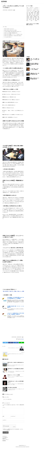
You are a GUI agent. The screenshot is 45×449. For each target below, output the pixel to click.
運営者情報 (4, 440)
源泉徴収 (31, 16)
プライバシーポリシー (6, 439)
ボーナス (38, 10)
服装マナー (37, 15)
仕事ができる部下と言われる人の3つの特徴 (10, 30)
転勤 (33, 19)
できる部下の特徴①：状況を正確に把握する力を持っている (12, 31)
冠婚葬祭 (38, 12)
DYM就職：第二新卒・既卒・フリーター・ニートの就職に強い (15, 307)
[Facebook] (10, 342)
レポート (28, 11)
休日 (27, 12)
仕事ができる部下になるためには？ (9, 28)
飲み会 (36, 20)
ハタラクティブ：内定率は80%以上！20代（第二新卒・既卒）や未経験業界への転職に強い (15, 314)
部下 (27, 20)
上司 (32, 11)
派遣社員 (28, 16)
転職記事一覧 (4, 438)
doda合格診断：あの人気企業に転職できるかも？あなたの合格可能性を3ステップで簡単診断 (15, 298)
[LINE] (21, 342)
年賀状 (27, 15)
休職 (29, 12)
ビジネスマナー (5, 436)
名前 (3, 416)
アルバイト (31, 7)
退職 (35, 19)
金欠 (31, 20)
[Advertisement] (13, 19)
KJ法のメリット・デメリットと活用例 (14, 374)
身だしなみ (30, 19)
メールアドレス (13, 416)
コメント (4, 407)
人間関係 (35, 11)
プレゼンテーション (29, 10)
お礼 (27, 7)
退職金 (38, 19)
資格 (27, 19)
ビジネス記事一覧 (5, 437)
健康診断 (32, 12)
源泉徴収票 (35, 16)
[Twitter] (5, 342)
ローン (31, 11)
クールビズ (36, 7)
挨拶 (29, 15)
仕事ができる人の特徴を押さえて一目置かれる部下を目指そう (13, 35)
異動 (38, 16)
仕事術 (38, 11)
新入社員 (34, 15)
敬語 (31, 15)
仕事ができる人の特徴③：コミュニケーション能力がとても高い (13, 34)
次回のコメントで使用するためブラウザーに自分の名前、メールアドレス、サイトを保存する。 (13, 429)
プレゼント (34, 10)
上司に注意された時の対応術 (12, 387)
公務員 (35, 12)
